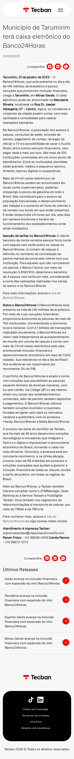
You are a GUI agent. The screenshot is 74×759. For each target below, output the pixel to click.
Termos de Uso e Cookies (35, 715)
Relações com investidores (35, 728)
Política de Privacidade (35, 709)
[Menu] (60, 10)
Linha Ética (36, 722)
